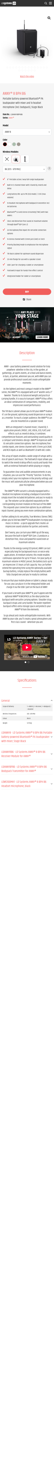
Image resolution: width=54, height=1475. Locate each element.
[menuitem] (45, 3)
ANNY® (11, 118)
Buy (27, 292)
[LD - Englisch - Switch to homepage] (8, 3)
